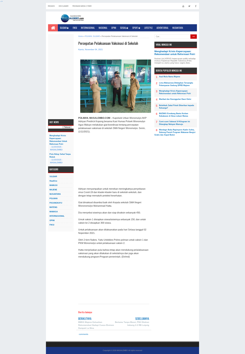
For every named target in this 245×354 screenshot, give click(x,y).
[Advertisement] (61, 76)
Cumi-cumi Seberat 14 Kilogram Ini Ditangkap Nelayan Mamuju (174, 122)
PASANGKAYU (55, 203)
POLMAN (53, 198)
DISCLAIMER (63, 6)
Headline (53, 181)
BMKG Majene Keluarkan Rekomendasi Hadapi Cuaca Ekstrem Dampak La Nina (96, 325)
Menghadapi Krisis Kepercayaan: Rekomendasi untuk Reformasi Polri (58, 139)
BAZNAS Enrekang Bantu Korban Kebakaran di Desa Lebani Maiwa (173, 114)
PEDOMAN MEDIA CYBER (82, 6)
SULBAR (63, 27)
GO (193, 37)
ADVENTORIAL (162, 27)
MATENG (53, 207)
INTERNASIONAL (88, 27)
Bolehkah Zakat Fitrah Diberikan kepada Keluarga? (176, 106)
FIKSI (75, 27)
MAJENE (53, 190)
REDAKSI (51, 6)
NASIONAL (103, 27)
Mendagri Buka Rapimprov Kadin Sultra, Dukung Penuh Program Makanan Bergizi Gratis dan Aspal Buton (175, 132)
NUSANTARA (177, 27)
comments (83, 334)
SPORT (135, 27)
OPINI (113, 27)
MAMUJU (53, 185)
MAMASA (53, 212)
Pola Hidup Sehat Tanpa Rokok (60, 155)
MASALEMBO (122, 350)
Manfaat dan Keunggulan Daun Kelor (175, 99)
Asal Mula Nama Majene (169, 77)
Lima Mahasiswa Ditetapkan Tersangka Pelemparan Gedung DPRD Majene (176, 84)
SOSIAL (123, 27)
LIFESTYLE (148, 27)
